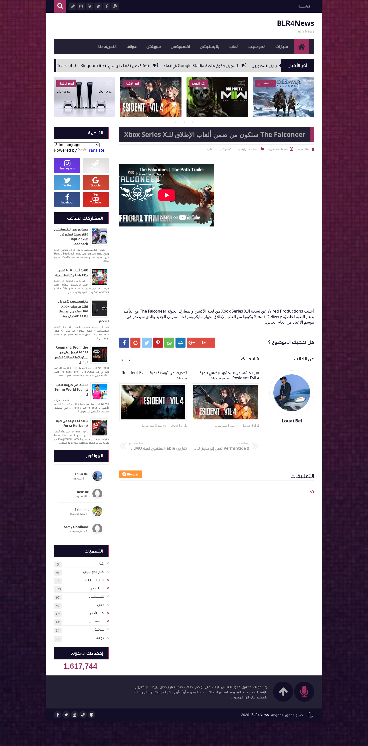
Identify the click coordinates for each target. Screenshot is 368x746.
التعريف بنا (107, 47)
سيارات (281, 47)
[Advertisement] (214, 263)
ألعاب (233, 47)
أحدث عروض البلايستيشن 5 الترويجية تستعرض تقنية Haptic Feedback (71, 236)
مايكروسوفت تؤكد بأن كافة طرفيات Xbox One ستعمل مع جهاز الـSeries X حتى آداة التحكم (83, 311)
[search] (60, 6)
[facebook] (57, 714)
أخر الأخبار (97, 588)
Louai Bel (249, 425)
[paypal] (91, 714)
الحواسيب (256, 47)
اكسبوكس (180, 47)
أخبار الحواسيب (93, 571)
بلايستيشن (209, 47)
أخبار (101, 563)
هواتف (131, 47)
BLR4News (295, 23)
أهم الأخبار (96, 613)
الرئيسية (304, 6)
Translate (95, 150)
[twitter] (66, 714)
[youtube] (74, 714)
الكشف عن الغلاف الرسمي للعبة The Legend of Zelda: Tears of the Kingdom (180, 66)
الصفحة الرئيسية (248, 149)
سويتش (153, 47)
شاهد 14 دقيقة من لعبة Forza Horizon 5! (72, 423)
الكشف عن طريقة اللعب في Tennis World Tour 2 (71, 390)
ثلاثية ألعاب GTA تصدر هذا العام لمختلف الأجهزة (71, 273)
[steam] (83, 714)
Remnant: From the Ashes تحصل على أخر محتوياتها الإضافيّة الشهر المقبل (71, 355)
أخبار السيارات (94, 580)
